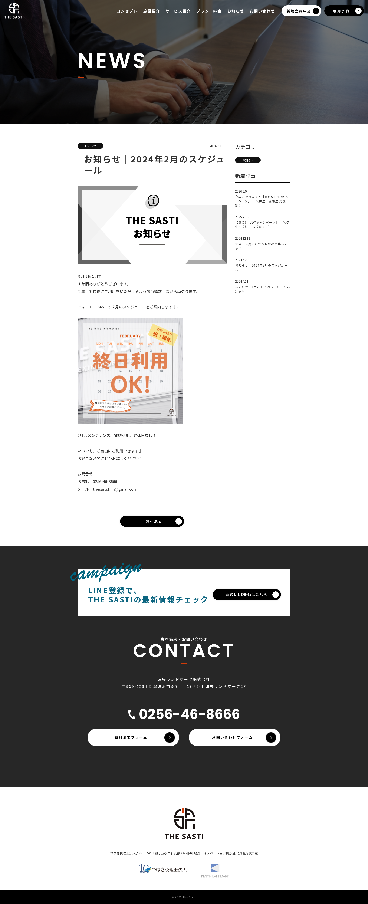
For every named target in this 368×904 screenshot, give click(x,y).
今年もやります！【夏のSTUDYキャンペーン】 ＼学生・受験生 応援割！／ (262, 201)
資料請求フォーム (131, 737)
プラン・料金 (209, 11)
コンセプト (127, 11)
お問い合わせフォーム (232, 737)
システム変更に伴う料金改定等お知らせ (261, 246)
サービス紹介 (178, 11)
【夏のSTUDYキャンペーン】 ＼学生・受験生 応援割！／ (262, 224)
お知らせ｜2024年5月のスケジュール (261, 267)
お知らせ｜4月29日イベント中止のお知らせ (262, 289)
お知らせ (235, 11)
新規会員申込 (299, 10)
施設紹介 (151, 11)
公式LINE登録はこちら (247, 594)
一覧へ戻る (152, 521)
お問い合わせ (262, 11)
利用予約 (341, 10)
